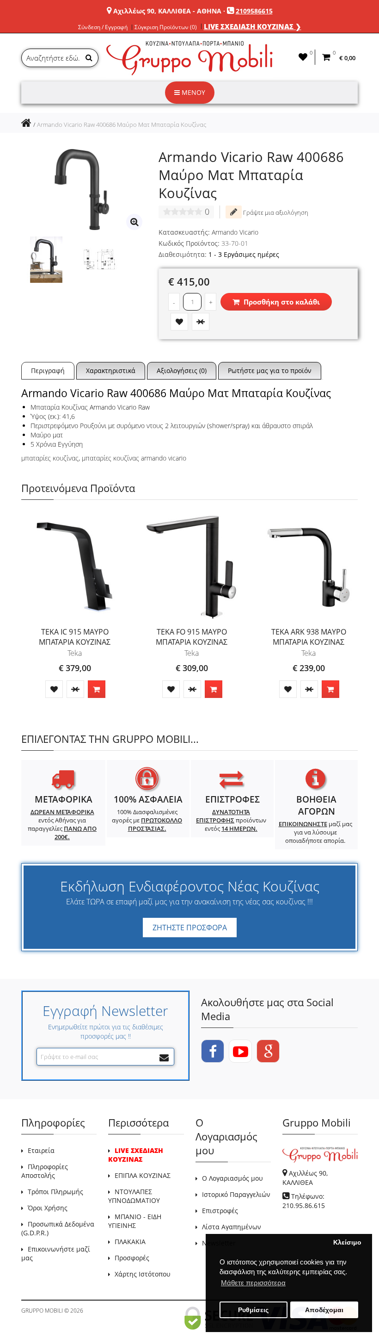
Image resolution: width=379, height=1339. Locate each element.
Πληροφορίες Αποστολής (44, 1171)
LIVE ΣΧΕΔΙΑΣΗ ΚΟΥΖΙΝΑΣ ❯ (252, 26)
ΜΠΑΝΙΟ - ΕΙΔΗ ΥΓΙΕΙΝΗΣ (134, 1221)
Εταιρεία (41, 1150)
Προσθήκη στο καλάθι (281, 301)
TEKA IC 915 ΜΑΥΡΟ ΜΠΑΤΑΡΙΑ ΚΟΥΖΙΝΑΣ (74, 637)
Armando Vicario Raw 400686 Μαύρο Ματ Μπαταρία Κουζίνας (121, 124)
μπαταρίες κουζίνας (50, 458)
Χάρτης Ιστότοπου (143, 1274)
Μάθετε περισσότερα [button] (253, 1283)
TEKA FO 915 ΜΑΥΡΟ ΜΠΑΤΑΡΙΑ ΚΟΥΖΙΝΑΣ (191, 637)
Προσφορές (132, 1257)
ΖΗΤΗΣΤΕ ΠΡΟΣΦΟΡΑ (190, 927)
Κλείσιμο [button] (347, 1242)
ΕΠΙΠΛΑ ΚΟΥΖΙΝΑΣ (143, 1175)
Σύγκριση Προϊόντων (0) (165, 27)
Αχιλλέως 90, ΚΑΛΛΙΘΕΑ (305, 1178)
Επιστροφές (220, 1210)
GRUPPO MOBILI (42, 1310)
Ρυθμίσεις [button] (253, 1310)
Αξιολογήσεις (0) (182, 370)
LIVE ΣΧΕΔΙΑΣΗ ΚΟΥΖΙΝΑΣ (135, 1155)
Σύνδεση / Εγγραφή (103, 27)
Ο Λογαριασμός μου (232, 1178)
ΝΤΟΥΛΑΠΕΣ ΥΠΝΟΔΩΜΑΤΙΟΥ (134, 1196)
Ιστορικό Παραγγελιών (236, 1194)
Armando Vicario (235, 232)
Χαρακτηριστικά (110, 370)
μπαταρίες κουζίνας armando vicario (134, 458)
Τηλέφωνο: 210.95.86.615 (303, 1201)
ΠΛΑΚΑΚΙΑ (130, 1241)
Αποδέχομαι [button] (324, 1310)
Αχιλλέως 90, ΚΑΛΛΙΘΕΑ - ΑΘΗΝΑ (167, 10)
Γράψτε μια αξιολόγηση (275, 212)
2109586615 (254, 10)
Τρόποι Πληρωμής (55, 1191)
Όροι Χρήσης (47, 1207)
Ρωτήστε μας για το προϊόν (270, 370)
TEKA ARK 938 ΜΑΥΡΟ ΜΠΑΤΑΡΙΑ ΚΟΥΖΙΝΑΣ (308, 637)
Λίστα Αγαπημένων (231, 1226)
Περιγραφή (48, 370)
